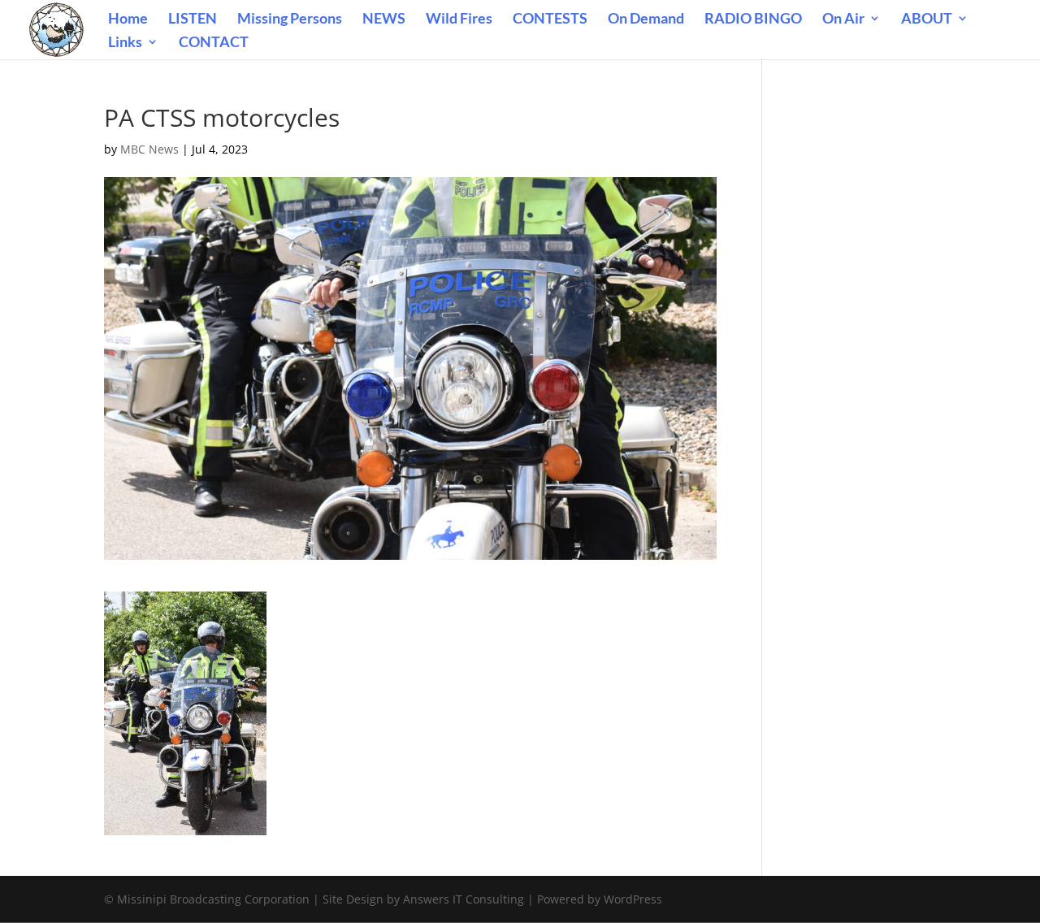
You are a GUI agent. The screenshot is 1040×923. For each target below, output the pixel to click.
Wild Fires (459, 19)
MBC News (149, 149)
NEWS (383, 19)
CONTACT (214, 43)
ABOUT (926, 19)
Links (125, 43)
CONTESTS (550, 19)
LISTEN (192, 19)
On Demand (646, 19)
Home (128, 19)
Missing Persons (289, 19)
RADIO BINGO (753, 19)
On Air (843, 19)
